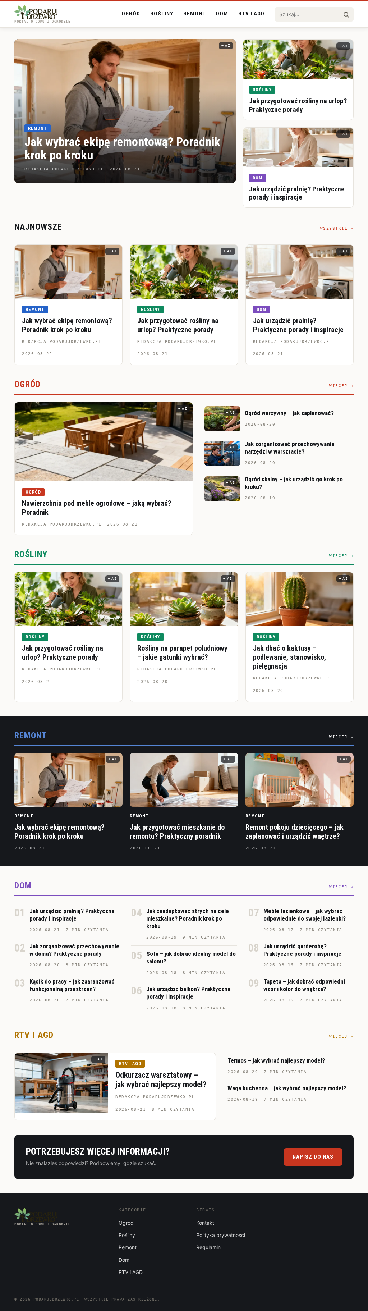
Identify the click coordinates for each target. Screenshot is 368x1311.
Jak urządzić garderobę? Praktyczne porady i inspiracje (302, 950)
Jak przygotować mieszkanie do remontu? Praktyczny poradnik (177, 831)
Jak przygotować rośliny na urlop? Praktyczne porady (298, 105)
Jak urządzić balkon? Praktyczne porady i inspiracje (188, 992)
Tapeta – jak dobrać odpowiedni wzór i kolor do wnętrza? (304, 985)
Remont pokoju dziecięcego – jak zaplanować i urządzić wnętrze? (294, 831)
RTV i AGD (251, 13)
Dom (222, 13)
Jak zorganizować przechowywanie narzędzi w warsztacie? (290, 447)
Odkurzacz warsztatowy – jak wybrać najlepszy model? (160, 1080)
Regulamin (208, 1247)
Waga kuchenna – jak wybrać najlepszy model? (286, 1088)
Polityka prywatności (220, 1235)
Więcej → (341, 386)
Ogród (130, 13)
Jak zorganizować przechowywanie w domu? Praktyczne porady (74, 950)
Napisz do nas (313, 1157)
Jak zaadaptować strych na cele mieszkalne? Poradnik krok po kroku (187, 918)
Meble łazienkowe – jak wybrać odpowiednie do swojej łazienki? (304, 914)
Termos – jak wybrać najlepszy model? (276, 1060)
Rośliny (161, 13)
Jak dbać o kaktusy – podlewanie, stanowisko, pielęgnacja (289, 657)
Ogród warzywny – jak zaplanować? (289, 413)
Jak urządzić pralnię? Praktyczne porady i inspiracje (297, 193)
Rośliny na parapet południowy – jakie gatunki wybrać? (182, 652)
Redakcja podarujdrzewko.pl (61, 341)
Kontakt (205, 1223)
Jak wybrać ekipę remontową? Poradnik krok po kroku (122, 148)
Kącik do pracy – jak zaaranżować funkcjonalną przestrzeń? (72, 985)
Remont (194, 13)
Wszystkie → (337, 228)
